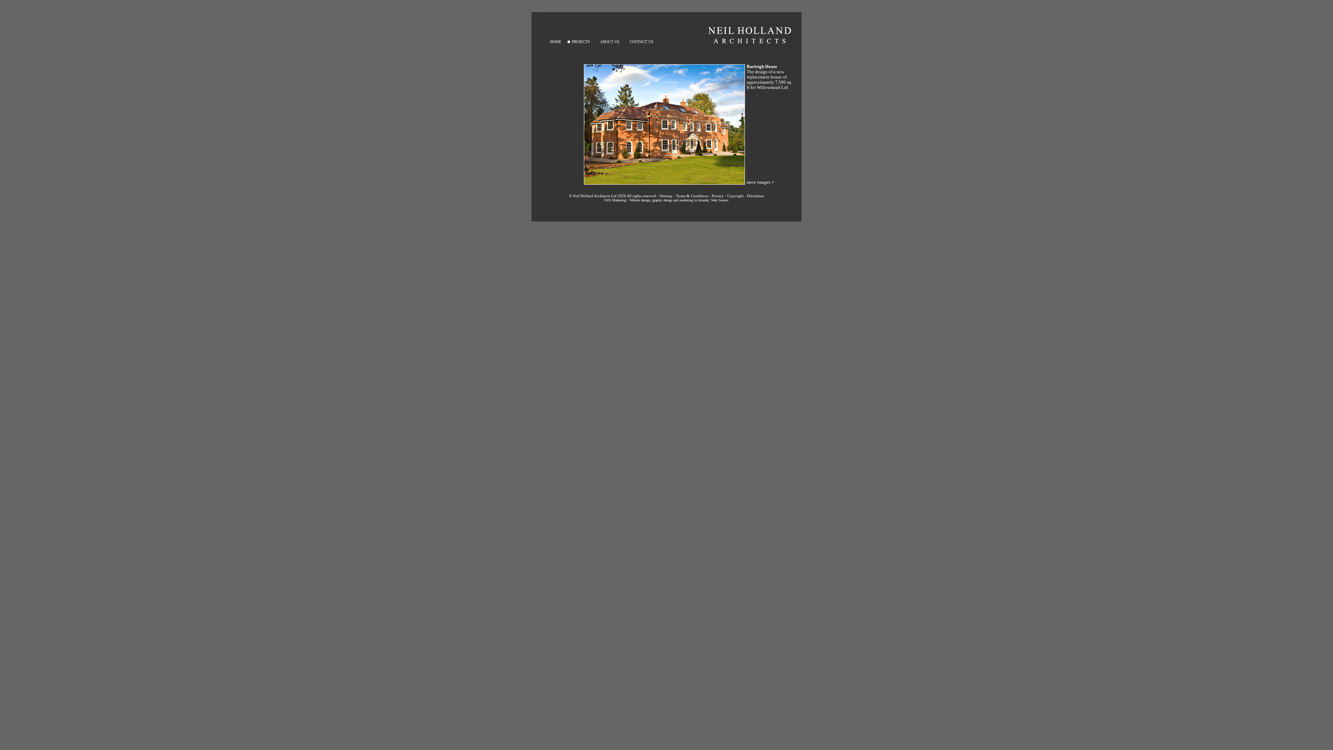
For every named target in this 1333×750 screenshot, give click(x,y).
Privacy (718, 196)
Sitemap (666, 196)
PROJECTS (581, 42)
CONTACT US (641, 42)
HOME (555, 42)
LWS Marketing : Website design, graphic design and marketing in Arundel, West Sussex (666, 200)
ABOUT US (609, 42)
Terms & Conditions (692, 196)
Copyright (735, 196)
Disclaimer (755, 196)
